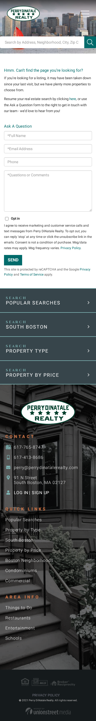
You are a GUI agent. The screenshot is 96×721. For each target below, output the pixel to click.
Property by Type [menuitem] (23, 529)
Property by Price (32, 375)
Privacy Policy (71, 248)
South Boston (27, 327)
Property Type (27, 351)
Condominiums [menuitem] (21, 570)
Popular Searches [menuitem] (23, 519)
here (72, 99)
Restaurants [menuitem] (18, 617)
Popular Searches (33, 303)
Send (13, 259)
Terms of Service (31, 274)
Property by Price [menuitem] (23, 550)
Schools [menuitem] (13, 638)
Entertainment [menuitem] (20, 628)
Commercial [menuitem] (17, 580)
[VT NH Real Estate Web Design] (48, 711)
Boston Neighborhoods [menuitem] (29, 560)
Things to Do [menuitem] (18, 607)
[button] (90, 42)
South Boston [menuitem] (19, 540)
